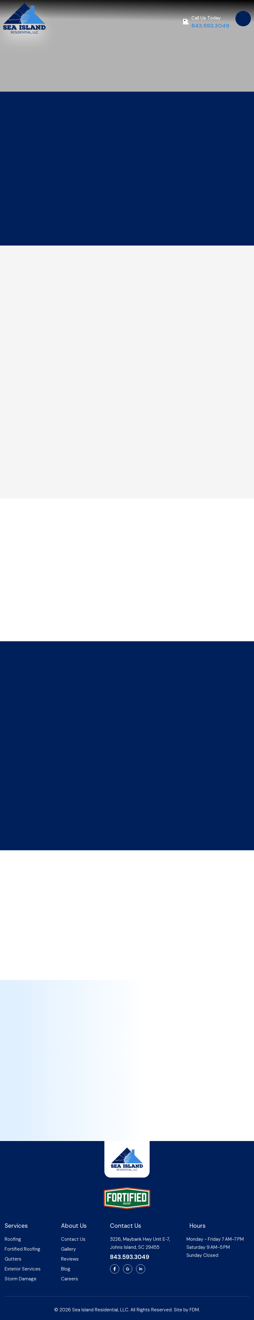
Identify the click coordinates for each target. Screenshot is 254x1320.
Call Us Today (206, 18)
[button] (243, 18)
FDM (194, 1310)
